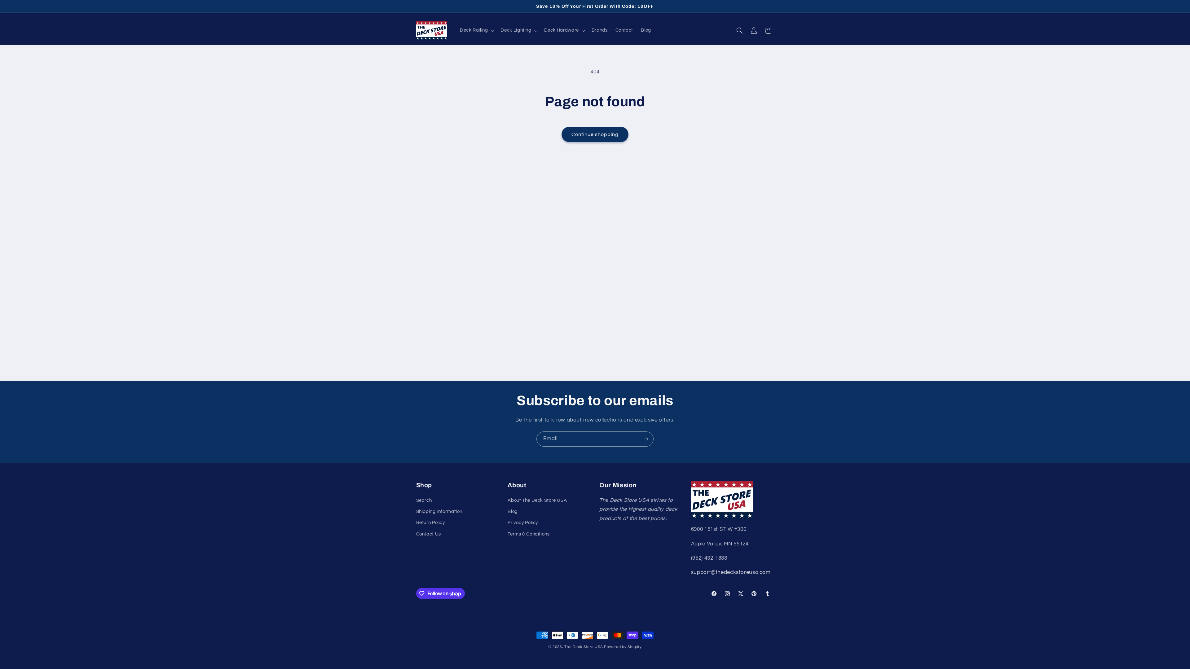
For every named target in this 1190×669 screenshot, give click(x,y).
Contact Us (428, 534)
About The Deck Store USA (537, 500)
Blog (513, 511)
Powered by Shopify (622, 647)
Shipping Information (439, 511)
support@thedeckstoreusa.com (731, 572)
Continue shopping (595, 134)
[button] (476, 30)
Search (424, 500)
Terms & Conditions (528, 534)
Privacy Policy (523, 522)
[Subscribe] (646, 439)
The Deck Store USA (583, 647)
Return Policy (430, 522)
